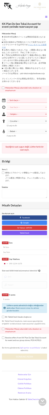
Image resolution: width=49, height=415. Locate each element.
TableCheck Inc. (34, 399)
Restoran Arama (24, 393)
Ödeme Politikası (24, 388)
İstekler (5, 187)
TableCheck (24, 233)
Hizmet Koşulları (24, 379)
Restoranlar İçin (24, 374)
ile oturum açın (8, 213)
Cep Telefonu (11, 259)
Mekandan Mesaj (9, 33)
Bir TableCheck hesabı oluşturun (18, 317)
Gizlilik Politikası (24, 383)
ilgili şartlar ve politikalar (30, 348)
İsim (7, 243)
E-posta (9, 295)
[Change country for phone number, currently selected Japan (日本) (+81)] (5, 263)
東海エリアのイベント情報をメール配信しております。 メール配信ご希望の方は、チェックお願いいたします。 (25, 177)
